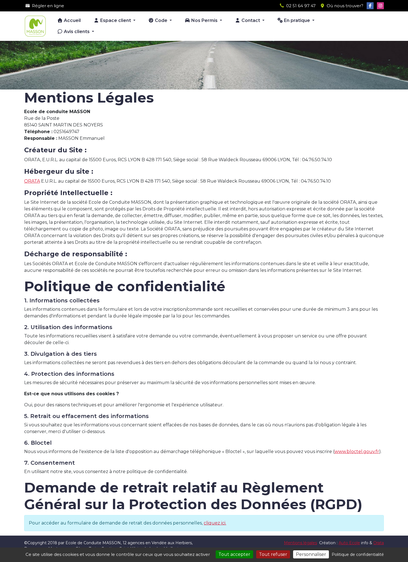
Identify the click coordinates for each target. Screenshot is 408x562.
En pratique (297, 20)
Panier (373, 25)
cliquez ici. (215, 523)
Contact (250, 20)
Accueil (72, 20)
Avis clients (77, 31)
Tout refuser (273, 554)
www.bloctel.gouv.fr (356, 451)
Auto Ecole (349, 542)
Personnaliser (311, 554)
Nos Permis (204, 20)
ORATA (32, 181)
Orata (378, 542)
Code (161, 20)
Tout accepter (234, 554)
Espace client (115, 20)
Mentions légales (300, 542)
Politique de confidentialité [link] (358, 554)
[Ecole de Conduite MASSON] (35, 26)
